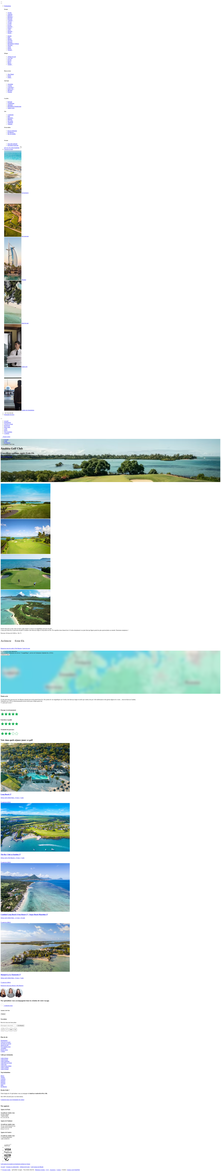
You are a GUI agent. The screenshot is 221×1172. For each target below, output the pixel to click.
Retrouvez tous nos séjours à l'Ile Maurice (12, 985)
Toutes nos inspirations (27, 410)
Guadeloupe (11, 103)
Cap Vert (10, 58)
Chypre (10, 22)
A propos (6, 433)
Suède (9, 47)
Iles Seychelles (12, 134)
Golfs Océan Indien (6, 1066)
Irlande (9, 33)
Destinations (7, 422)
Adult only (24, 366)
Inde (9, 116)
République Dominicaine (14, 106)
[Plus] (12, 31)
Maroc (9, 63)
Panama (10, 92)
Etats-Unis (10, 89)
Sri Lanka (10, 121)
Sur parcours (25, 236)
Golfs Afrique (4, 1058)
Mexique (10, 90)
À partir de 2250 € (6, 802)
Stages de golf (4, 1045)
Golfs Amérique (5, 1061)
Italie (9, 37)
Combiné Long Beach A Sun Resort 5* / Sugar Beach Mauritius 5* (24, 914)
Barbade (10, 102)
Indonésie (10, 118)
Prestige (23, 279)
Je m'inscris (21, 1025)
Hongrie (10, 31)
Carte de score (26, 648)
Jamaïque (10, 105)
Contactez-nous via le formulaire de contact (12, 1099)
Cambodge (11, 114)
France (9, 28)
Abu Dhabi (11, 74)
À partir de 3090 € (6, 982)
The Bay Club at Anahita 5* (11, 854)
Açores (9, 12)
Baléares (10, 15)
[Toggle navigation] (1, 3)
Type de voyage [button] (8, 149)
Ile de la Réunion (12, 131)
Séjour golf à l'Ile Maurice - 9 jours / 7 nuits (12, 858)
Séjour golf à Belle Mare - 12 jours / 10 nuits (13, 918)
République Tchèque (13, 43)
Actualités (3, 1048)
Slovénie (10, 45)
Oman (9, 77)
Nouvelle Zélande (12, 144)
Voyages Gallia (6, 1170)
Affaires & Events (25, 1167)
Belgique (10, 17)
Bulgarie (10, 19)
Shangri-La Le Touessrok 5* (11, 975)
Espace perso (6, 436)
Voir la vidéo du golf (6, 457)
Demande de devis (9, 414)
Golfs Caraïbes (5, 1067)
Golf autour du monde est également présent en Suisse (15, 1164)
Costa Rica (11, 87)
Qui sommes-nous (6, 1046)
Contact (3, 1051)
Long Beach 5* (6, 794)
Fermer (3, 1014)
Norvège (10, 40)
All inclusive (25, 193)
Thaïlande (10, 122)
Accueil (6, 421)
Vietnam (10, 124)
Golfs (5, 429)
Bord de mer (25, 323)
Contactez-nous (8, 1005)
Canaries (10, 20)
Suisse (9, 48)
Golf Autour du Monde (37, 1167)
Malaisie (10, 119)
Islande (9, 36)
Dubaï (9, 76)
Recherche (7, 425)
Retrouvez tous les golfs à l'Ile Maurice (11, 648)
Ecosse (9, 25)
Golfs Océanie (5, 1069)
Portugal (10, 42)
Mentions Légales (40, 1170)
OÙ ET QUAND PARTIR (12, 148)
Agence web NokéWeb (73, 1170)
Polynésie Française (13, 145)
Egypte (9, 60)
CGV (47, 1170)
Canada (10, 85)
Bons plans (7, 427)
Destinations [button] (7, 6)
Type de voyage (8, 424)
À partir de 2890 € (6, 922)
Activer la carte (5, 654)
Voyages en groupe (6, 1043)
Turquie (10, 50)
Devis (5, 430)
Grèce (9, 29)
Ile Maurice (11, 132)
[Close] (1, 418)
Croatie (10, 23)
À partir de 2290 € (6, 862)
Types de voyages (5, 1042)
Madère (10, 39)
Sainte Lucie (11, 108)
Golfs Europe (4, 1059)
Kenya (9, 61)
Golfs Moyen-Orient (6, 1063)
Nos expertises (8, 432)
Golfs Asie (3, 1064)
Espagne (10, 26)
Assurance (53, 1170)
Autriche (10, 14)
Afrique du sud (12, 56)
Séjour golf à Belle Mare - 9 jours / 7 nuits (12, 797)
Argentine (10, 84)
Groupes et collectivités (12, 1167)
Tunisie (10, 64)
